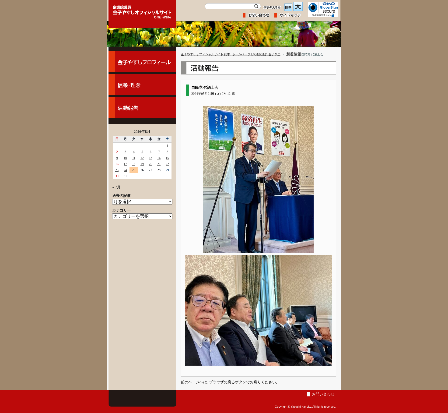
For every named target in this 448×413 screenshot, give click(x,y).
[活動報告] (142, 107)
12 (142, 158)
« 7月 (116, 187)
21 (159, 164)
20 (150, 164)
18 (133, 164)
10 (125, 158)
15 (167, 158)
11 (133, 158)
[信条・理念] (142, 84)
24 (125, 170)
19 (142, 164)
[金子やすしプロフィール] (142, 61)
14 (159, 158)
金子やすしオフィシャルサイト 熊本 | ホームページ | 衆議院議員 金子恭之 (230, 54)
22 (167, 164)
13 (150, 158)
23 (117, 170)
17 (125, 164)
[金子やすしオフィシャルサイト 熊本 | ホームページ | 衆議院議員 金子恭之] (142, 10)
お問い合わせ (323, 394)
